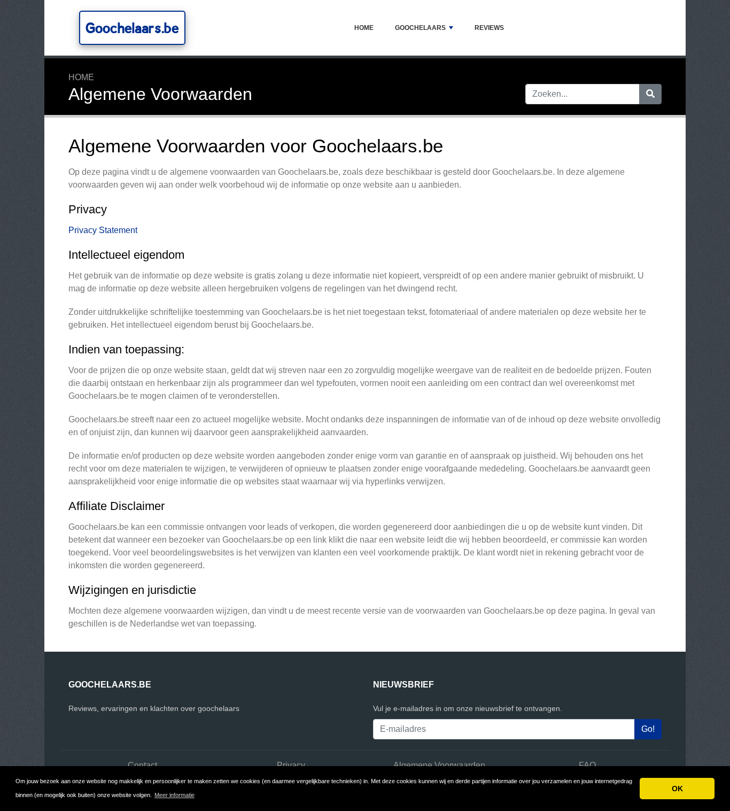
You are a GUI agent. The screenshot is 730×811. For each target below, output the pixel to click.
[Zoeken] (650, 94)
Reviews (489, 28)
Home (364, 28)
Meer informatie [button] (174, 795)
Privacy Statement (102, 230)
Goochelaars (420, 28)
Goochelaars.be (132, 27)
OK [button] (677, 788)
